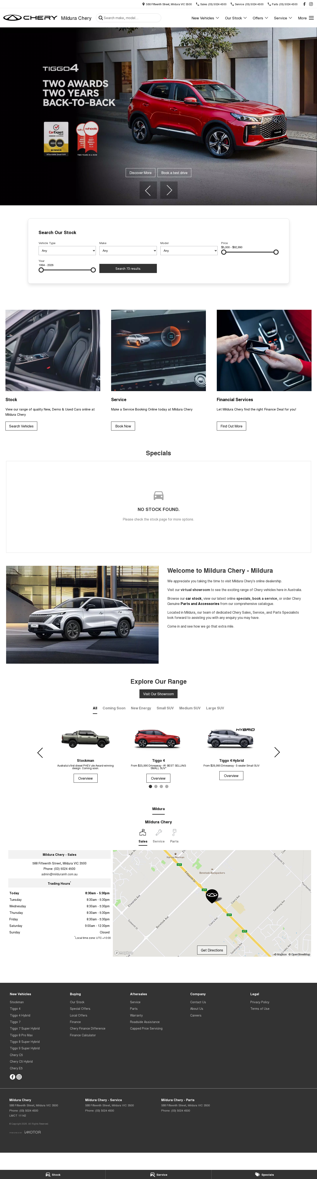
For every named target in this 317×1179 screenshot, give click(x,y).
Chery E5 (16, 1068)
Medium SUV (190, 707)
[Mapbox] (124, 952)
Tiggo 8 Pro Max (21, 1035)
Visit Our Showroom (158, 693)
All (95, 707)
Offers (258, 17)
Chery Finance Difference (87, 1028)
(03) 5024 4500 (64, 868)
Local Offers (78, 1015)
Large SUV (215, 707)
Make (103, 243)
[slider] (223, 252)
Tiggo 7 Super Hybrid (25, 1028)
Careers (196, 1015)
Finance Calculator (83, 1035)
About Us (196, 1008)
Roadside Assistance (145, 1022)
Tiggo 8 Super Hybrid (25, 1041)
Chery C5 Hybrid (21, 1061)
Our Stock (233, 17)
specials (243, 598)
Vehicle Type (47, 243)
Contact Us (198, 1002)
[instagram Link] (311, 4)
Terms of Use (260, 1008)
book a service (264, 598)
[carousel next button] (169, 190)
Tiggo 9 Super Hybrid (25, 1048)
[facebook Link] (304, 4)
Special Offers (80, 1008)
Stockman (17, 1002)
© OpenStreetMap (299, 954)
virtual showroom (195, 589)
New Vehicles (203, 17)
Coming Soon (114, 707)
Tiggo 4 (15, 1008)
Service (280, 17)
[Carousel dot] (150, 786)
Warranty (136, 1015)
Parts (134, 1008)
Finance (75, 1022)
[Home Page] (30, 17)
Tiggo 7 (15, 1022)
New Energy (141, 707)
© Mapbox (280, 954)
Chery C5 (16, 1055)
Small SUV (165, 707)
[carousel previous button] (148, 190)
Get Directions (212, 950)
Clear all (270, 233)
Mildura (158, 808)
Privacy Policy (259, 1002)
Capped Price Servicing (146, 1028)
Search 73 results (128, 268)
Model (164, 243)
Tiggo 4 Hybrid (20, 1015)
